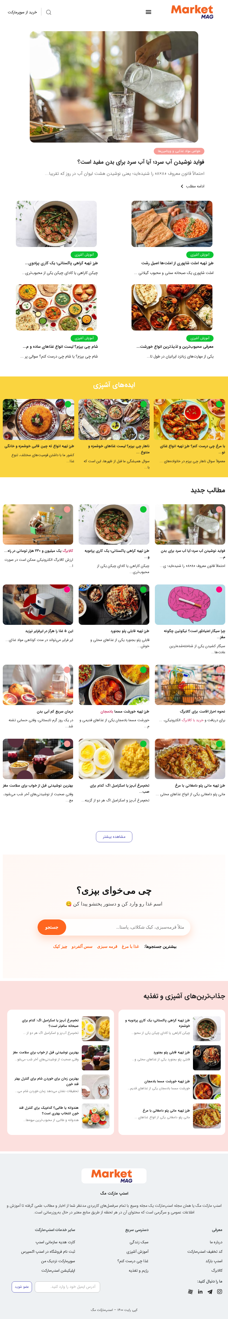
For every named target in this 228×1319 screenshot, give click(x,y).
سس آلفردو (82, 946)
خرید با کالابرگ (193, 720)
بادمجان (106, 711)
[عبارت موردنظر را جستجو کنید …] (48, 13)
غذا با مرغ (130, 946)
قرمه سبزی (107, 946)
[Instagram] (219, 1291)
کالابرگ (68, 551)
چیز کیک (60, 946)
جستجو (51, 927)
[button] (148, 11)
